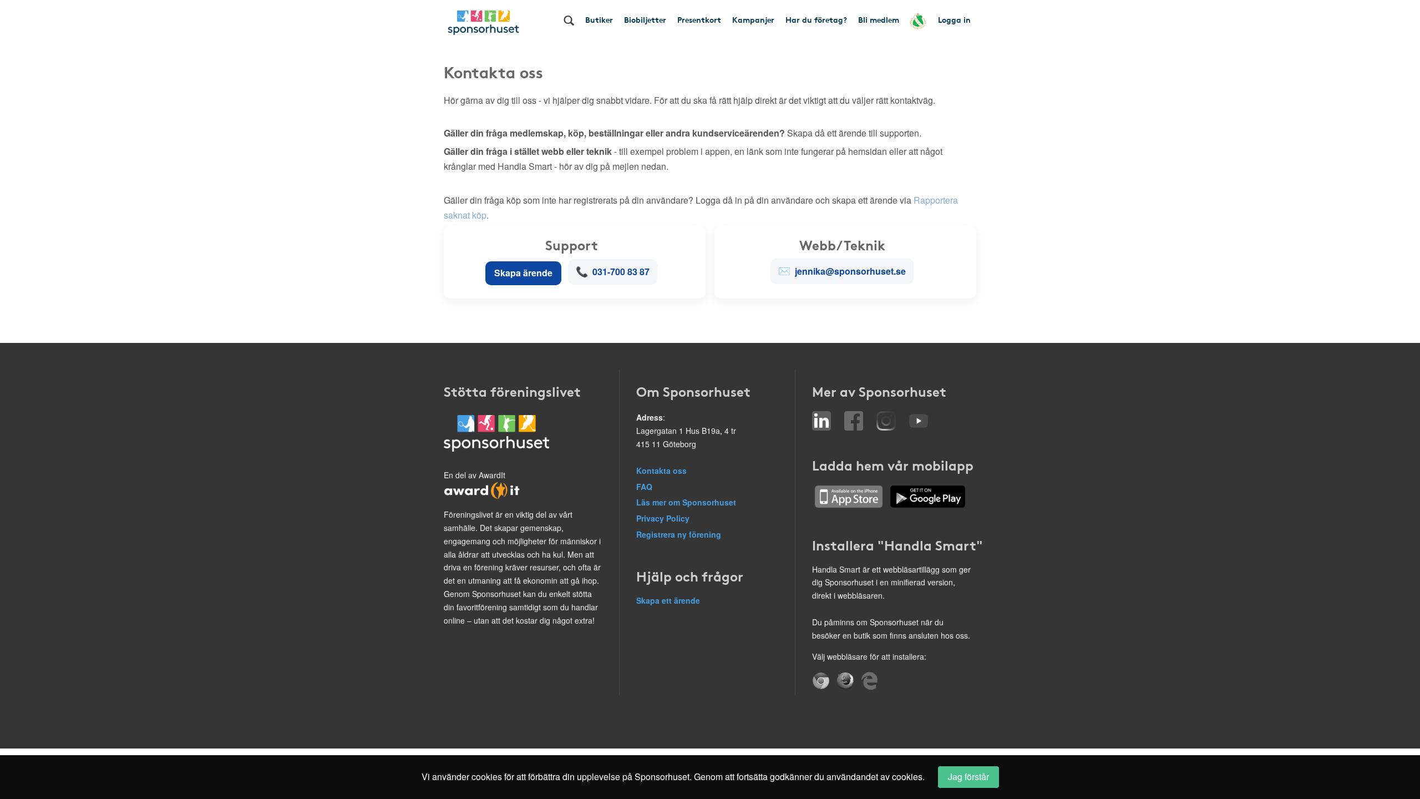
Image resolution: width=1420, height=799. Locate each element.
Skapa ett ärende (668, 600)
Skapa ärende (523, 272)
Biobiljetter (645, 19)
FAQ (644, 486)
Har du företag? (816, 19)
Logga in (954, 19)
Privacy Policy (662, 518)
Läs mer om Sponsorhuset (686, 502)
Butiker (599, 19)
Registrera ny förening (678, 534)
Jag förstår (968, 776)
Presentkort (699, 19)
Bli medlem (878, 19)
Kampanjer (753, 19)
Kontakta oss (661, 470)
